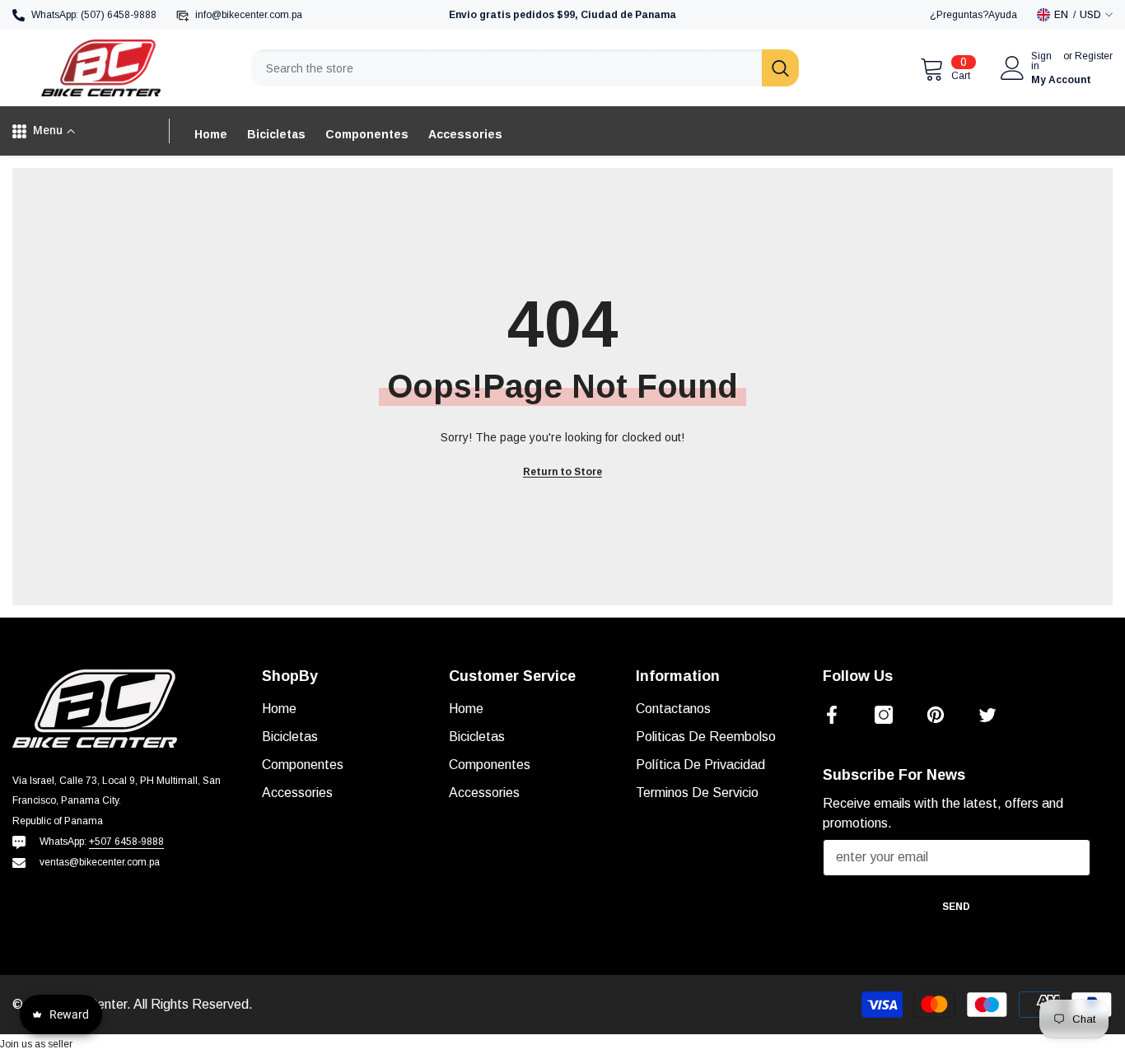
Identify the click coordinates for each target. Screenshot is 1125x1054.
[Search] (525, 67)
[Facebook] (832, 715)
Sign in (1041, 61)
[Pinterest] (935, 715)
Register (1094, 56)
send (956, 906)
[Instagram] (883, 715)
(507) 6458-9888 (118, 15)
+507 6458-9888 (126, 841)
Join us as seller (36, 1044)
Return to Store (562, 472)
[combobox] (506, 67)
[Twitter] (987, 715)
